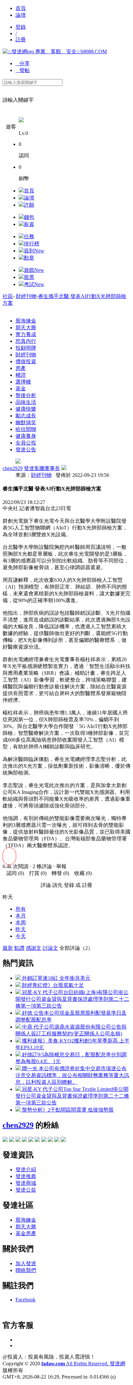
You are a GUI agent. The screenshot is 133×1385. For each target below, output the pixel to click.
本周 (20, 922)
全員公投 (25, 443)
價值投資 (25, 361)
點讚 (19, 948)
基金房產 (25, 1233)
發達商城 (25, 1183)
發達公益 (25, 1190)
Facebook (25, 1299)
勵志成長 (25, 415)
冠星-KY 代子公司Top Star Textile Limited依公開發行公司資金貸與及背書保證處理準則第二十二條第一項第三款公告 (72, 1095)
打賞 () (35, 873)
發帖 (22, 70)
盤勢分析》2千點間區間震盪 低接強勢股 (67, 1110)
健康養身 (25, 436)
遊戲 (34, 270)
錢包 (29, 217)
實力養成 (25, 334)
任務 (29, 236)
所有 (20, 909)
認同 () (13, 873)
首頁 (20, 8)
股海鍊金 (25, 1220)
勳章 (29, 258)
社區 (8, 296)
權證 (20, 375)
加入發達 (25, 1263)
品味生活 (25, 402)
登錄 (20, 27)
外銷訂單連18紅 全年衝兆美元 (55, 978)
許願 (29, 205)
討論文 (50, 948)
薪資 (29, 224)
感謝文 (33, 948)
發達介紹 (25, 1169)
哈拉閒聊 (25, 429)
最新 (8, 948)
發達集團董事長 (42, 468)
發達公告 (25, 449)
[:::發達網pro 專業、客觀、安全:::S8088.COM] (55, 51)
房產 (20, 368)
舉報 (61, 866)
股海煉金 (25, 320)
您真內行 (25, 341)
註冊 (20, 39)
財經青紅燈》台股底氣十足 (52, 985)
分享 (22, 63)
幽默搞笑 (25, 422)
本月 (20, 915)
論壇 (20, 15)
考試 (34, 284)
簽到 (34, 250)
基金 (20, 388)
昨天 (20, 929)
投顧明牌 (25, 348)
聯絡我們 (25, 1270)
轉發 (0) (58, 873)
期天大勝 (25, 327)
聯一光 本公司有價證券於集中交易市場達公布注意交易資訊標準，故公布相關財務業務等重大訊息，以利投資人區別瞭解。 (72, 1075)
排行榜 (31, 243)
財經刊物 (26, 296)
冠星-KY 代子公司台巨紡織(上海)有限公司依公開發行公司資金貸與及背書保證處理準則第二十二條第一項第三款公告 (72, 999)
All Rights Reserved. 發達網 (83, 1363)
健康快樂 (25, 409)
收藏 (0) (81, 873)
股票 (29, 277)
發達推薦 (25, 1176)
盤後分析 (25, 395)
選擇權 (23, 382)
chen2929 (13, 468)
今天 (20, 936)
